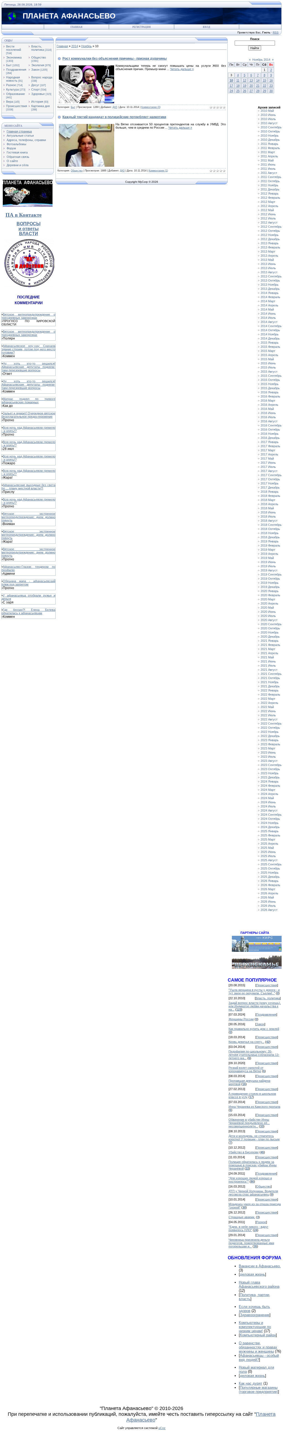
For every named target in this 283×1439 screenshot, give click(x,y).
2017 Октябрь (270, 479)
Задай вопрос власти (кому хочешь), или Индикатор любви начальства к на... (255, 1006)
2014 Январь (270, 293)
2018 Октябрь (270, 529)
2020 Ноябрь (270, 632)
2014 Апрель (269, 305)
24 (231, 90)
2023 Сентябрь (271, 765)
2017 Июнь (268, 462)
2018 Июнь (268, 512)
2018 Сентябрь (271, 524)
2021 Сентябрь (271, 673)
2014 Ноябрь (270, 334)
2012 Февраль (270, 197)
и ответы (29, 228)
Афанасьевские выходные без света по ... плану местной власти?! (28, 486)
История (37, 101)
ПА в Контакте (23, 215)
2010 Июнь (268, 114)
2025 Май (267, 847)
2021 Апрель (269, 653)
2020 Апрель (269, 603)
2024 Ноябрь (270, 823)
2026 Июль (268, 905)
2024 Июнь (268, 802)
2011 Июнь (268, 164)
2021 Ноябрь (270, 682)
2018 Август (269, 520)
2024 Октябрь (270, 818)
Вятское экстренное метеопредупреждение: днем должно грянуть (28, 517)
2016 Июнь (268, 413)
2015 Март (268, 351)
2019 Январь (270, 541)
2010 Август (269, 123)
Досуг (35, 85)
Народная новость (13, 79)
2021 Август (269, 669)
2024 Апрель (269, 794)
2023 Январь (270, 740)
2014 (74, 46)
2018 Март (268, 500)
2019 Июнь (268, 562)
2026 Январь (270, 881)
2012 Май (267, 210)
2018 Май (267, 508)
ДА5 (114, 107)
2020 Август (269, 620)
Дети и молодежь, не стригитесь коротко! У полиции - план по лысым (254, 1137)
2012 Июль (268, 218)
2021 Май (267, 657)
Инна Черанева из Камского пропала (254, 1106)
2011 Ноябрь (269, 185)
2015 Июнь (268, 363)
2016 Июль (268, 417)
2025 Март (268, 839)
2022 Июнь (268, 711)
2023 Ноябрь (270, 773)
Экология (37, 65)
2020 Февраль (270, 595)
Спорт (35, 89)
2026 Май (267, 897)
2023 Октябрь (270, 769)
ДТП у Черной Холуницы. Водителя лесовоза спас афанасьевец (253, 1192)
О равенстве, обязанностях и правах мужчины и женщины (258, 1347)
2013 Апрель (269, 255)
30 (271, 90)
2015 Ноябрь (270, 384)
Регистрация (141, 27)
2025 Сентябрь (271, 864)
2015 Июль (268, 367)
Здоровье (38, 94)
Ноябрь (86, 46)
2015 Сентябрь (271, 375)
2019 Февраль (270, 545)
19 (244, 85)
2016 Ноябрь (270, 433)
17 (231, 85)
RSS (276, 32)
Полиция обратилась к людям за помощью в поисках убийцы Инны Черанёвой (253, 1165)
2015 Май (267, 359)
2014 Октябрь (270, 330)
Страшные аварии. (242, 1217)
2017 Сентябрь (271, 475)
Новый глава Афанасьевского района (259, 1284)
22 (264, 85)
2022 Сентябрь (271, 723)
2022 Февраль (270, 694)
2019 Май (267, 558)
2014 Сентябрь (271, 326)
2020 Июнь (268, 611)
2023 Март (268, 748)
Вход (206, 27)
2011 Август (269, 172)
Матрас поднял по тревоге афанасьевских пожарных (28, 400)
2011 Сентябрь (271, 177)
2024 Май (267, 798)
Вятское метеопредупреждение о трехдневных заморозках (28, 316)
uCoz (162, 1428)
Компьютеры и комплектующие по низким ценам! (255, 1327)
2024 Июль (268, 806)
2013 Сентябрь (271, 276)
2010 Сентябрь (271, 127)
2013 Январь (270, 243)
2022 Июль (268, 715)
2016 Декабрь (270, 437)
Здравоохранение (254, 1315)
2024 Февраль (270, 785)
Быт (9, 65)
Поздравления (16, 69)
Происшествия (16, 106)
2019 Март (268, 549)
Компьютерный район (258, 1335)
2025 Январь (270, 831)
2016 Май (267, 408)
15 (264, 80)
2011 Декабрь (270, 189)
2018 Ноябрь (270, 533)
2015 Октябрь (270, 379)
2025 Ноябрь (270, 872)
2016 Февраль (270, 396)
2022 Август (269, 719)
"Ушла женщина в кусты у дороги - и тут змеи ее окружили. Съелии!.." (254, 991)
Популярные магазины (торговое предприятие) (258, 1389)
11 (237, 80)
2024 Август (269, 810)
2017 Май (267, 458)
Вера (9, 101)
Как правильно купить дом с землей (254, 1028)
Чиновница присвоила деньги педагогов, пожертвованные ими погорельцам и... (251, 1243)
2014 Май (267, 309)
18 (238, 85)
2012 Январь (270, 193)
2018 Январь (270, 491)
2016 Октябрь (270, 429)
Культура (12, 89)
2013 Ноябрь (270, 284)
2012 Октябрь (270, 230)
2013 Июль (268, 268)
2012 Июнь (268, 214)
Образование (15, 94)
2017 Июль (268, 466)
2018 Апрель (269, 504)
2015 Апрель (269, 355)
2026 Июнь (268, 901)
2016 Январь (270, 392)
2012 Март (268, 201)
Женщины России (241, 1019)
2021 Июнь (268, 661)
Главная (76, 27)
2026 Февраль (270, 885)
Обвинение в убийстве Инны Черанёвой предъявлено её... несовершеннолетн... (249, 1123)
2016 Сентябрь (271, 425)
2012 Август (269, 222)
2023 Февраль (270, 744)
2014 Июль (268, 317)
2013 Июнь (268, 264)
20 (251, 85)
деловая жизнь (252, 1274)
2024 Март (268, 789)
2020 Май (267, 607)
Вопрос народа (41, 77)
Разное (11, 85)
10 (231, 80)
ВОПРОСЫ (29, 223)
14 (258, 80)
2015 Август (269, 371)
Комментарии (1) (158, 170)
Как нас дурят (250, 1383)
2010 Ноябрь (270, 135)
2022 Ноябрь (270, 731)
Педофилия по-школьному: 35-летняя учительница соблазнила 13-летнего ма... (254, 1055)
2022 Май (267, 707)
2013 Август (269, 272)
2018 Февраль (270, 495)
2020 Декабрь (270, 636)
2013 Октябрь (270, 280)
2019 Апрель (269, 553)
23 (271, 85)
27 (251, 90)
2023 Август (269, 760)
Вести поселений (13, 48)
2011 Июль (268, 168)
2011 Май (267, 160)
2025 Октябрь (270, 868)
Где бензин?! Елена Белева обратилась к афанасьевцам (28, 611)
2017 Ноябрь (270, 483)
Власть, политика (37, 48)
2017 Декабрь (270, 487)
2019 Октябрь (270, 578)
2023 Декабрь (270, 777)
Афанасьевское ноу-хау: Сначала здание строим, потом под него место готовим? (28, 349)
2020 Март (268, 599)
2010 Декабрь (270, 139)
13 (251, 80)
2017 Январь (270, 442)
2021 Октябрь (270, 678)
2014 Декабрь (270, 338)
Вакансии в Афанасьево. (260, 1266)
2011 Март (268, 152)
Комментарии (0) (151, 107)
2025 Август (269, 860)
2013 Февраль (270, 247)
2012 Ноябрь (270, 235)
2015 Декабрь (270, 388)
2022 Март (268, 698)
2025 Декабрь (270, 876)
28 (258, 90)
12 (244, 80)
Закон (35, 69)
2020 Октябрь (270, 628)
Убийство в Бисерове (244, 1152)
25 (238, 90)
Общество (38, 57)
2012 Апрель (269, 206)
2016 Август (269, 421)
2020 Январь (270, 591)
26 (244, 90)
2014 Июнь (268, 313)
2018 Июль (268, 516)
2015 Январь (270, 342)
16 (271, 80)
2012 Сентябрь (271, 226)
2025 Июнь (268, 852)
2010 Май (267, 110)
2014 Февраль (270, 297)
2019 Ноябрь (270, 582)
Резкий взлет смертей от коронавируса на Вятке (246, 1069)
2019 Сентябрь (271, 574)
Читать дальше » (182, 69)
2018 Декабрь (270, 537)
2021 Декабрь (270, 686)
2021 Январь (270, 640)
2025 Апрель (269, 843)
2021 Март (268, 649)
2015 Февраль (270, 346)
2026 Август (269, 909)
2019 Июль (268, 566)
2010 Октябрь (270, 131)
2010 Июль (268, 119)
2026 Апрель (269, 893)
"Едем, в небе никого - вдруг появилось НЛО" (248, 1228)
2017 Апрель (269, 454)
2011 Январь (269, 143)
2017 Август (269, 471)
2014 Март (268, 301)
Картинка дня (40, 106)
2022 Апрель (269, 702)
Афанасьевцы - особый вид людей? (259, 1357)
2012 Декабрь (270, 239)
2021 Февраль (270, 644)
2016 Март (268, 400)
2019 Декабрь (270, 587)
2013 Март (268, 251)
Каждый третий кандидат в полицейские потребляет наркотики (114, 117)
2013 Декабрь (270, 288)
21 (258, 85)
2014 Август (269, 322)
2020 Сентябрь (271, 624)
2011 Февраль (270, 148)
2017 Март (268, 450)
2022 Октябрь (270, 727)
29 (264, 90)
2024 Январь (270, 781)
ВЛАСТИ (28, 233)
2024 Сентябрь (271, 814)
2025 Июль (268, 856)
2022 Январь (270, 690)
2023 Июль (268, 756)
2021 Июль (268, 665)
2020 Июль (268, 616)
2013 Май (267, 259)
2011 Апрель (269, 156)
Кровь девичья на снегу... (246, 1041)
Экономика (14, 57)
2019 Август (269, 570)
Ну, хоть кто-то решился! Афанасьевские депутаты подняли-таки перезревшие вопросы (28, 367)
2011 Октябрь (270, 181)
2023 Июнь (268, 752)
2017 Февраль (270, 446)
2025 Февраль (270, 835)
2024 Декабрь (270, 827)
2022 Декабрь (270, 736)
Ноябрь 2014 (261, 59)
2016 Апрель (269, 404)
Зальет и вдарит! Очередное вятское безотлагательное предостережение (28, 415)
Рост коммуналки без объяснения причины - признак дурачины (114, 58)
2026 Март (268, 889)
